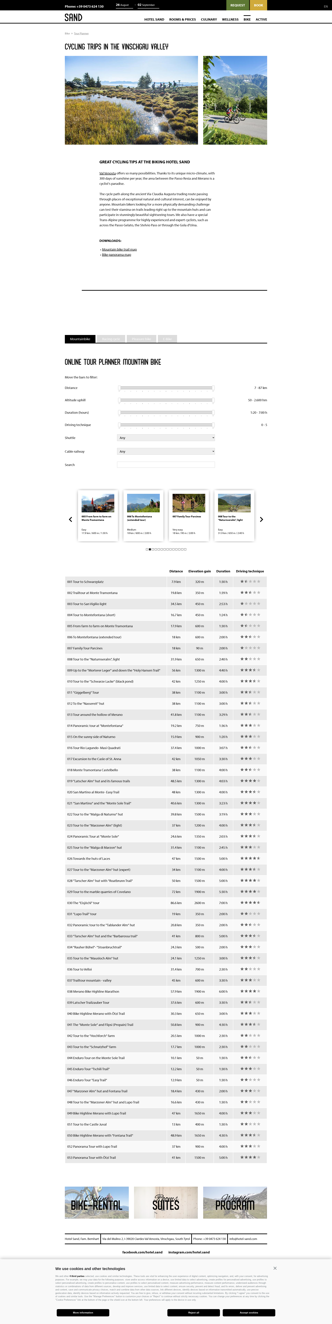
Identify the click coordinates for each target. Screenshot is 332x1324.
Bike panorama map (116, 254)
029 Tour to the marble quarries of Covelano (99, 892)
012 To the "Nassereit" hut (85, 703)
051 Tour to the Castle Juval (87, 1124)
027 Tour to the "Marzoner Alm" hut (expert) (98, 869)
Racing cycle (111, 339)
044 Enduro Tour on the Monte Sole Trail (96, 1058)
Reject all (193, 1312)
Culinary (209, 19)
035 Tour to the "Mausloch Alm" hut (92, 958)
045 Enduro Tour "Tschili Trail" (88, 1069)
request (237, 5)
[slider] (119, 387)
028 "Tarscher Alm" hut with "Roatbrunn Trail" (100, 880)
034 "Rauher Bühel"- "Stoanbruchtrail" (94, 947)
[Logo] (73, 18)
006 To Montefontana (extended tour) (94, 637)
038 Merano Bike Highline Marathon (93, 991)
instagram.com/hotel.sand (189, 1252)
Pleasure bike (141, 339)
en (326, 6)
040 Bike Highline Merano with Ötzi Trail (96, 1013)
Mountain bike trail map (119, 249)
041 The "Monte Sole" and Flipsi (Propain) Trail (100, 1024)
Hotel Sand (154, 19)
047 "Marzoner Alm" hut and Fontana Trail (97, 1091)
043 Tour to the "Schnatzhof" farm (91, 1047)
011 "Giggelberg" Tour (83, 692)
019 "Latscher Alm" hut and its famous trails (98, 781)
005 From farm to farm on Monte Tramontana (100, 626)
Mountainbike (80, 339)
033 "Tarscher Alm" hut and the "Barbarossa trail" (102, 936)
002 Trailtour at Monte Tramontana (92, 593)
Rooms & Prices (182, 19)
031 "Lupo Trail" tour (81, 914)
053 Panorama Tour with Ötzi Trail (91, 1157)
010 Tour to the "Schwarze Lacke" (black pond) (100, 681)
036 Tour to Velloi (79, 969)
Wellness (230, 19)
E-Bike (167, 339)
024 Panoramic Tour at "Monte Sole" (93, 836)
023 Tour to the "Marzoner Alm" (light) (94, 825)
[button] (275, 1268)
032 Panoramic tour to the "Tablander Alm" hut (101, 925)
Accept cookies (249, 1312)
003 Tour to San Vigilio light (87, 604)
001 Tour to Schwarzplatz (85, 581)
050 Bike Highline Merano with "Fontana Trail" (100, 1135)
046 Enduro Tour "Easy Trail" (87, 1080)
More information (83, 1312)
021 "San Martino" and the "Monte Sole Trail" (99, 803)
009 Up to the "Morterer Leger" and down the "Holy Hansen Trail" (113, 670)
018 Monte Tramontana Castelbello (92, 770)
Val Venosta (107, 173)
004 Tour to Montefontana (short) (91, 615)
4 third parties (77, 1276)
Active (261, 19)
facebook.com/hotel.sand (142, 1252)
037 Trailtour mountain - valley (89, 980)
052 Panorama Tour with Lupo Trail (92, 1146)
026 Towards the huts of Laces (88, 858)
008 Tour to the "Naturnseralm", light (93, 659)
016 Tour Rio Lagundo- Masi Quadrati (94, 748)
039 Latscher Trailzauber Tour (88, 1002)
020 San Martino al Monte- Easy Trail (93, 792)
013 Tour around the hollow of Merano (95, 714)
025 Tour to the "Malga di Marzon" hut (94, 847)
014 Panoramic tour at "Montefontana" (95, 725)
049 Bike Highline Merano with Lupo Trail (96, 1113)
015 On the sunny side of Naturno (91, 736)
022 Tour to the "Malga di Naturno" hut (95, 814)
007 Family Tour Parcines (85, 648)
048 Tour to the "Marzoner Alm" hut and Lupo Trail (103, 1102)
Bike (247, 19)
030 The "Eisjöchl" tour (83, 903)
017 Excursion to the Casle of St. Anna (94, 759)
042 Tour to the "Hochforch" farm (91, 1035)
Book (258, 5)
